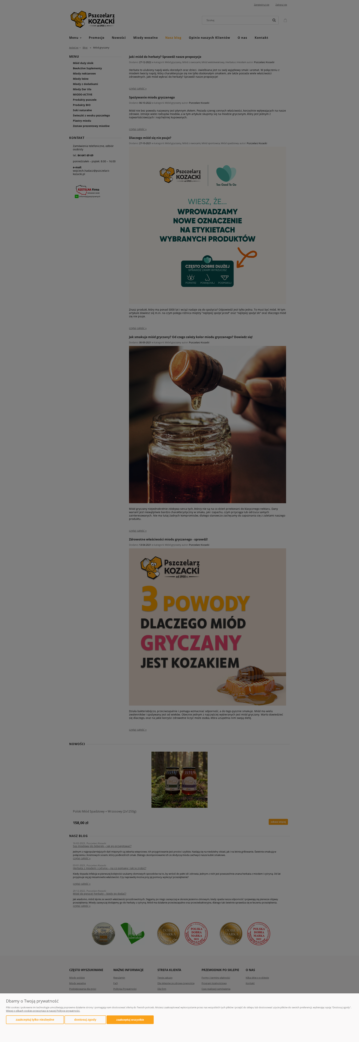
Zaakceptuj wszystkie (130, 1019)
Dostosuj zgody (85, 1019)
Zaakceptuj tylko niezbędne (35, 1019)
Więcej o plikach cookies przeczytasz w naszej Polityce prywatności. (43, 1010)
